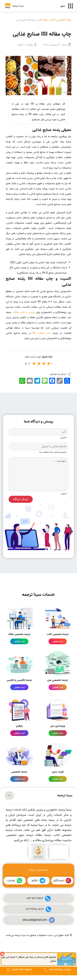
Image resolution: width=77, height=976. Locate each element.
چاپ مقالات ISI (43, 333)
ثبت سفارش (57, 641)
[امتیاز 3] (39, 363)
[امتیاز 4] (34, 363)
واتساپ (11, 880)
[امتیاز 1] (49, 363)
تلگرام (35, 880)
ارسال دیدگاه (20, 499)
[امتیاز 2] (44, 363)
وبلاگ (68, 20)
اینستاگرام (58, 880)
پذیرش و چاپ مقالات (23, 312)
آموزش (59, 20)
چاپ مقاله (47, 20)
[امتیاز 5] (29, 363)
